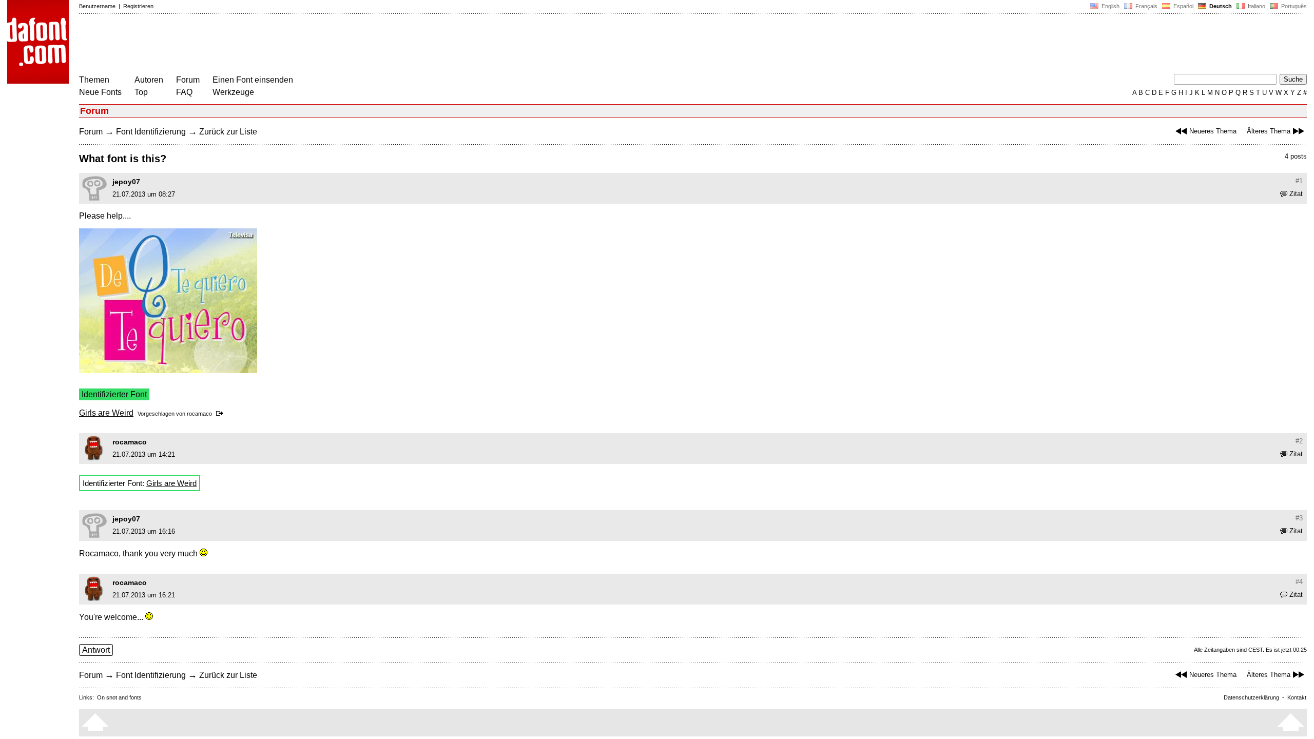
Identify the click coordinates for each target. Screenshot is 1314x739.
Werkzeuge (233, 92)
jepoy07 (126, 182)
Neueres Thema (1212, 131)
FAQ (184, 92)
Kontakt (1296, 697)
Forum (188, 79)
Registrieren (138, 6)
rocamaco (199, 414)
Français (1145, 6)
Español (1182, 6)
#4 (1299, 582)
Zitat (1296, 194)
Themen (94, 79)
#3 (1299, 518)
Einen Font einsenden (252, 79)
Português (1292, 6)
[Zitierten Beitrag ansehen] (221, 414)
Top (141, 92)
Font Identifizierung (151, 131)
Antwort (96, 650)
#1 (1299, 181)
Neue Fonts (100, 92)
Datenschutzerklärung (1251, 697)
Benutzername (97, 6)
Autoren (148, 79)
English (1109, 6)
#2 (1299, 441)
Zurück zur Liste (228, 131)
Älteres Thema (1268, 131)
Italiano (1256, 6)
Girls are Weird (106, 413)
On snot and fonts (119, 697)
